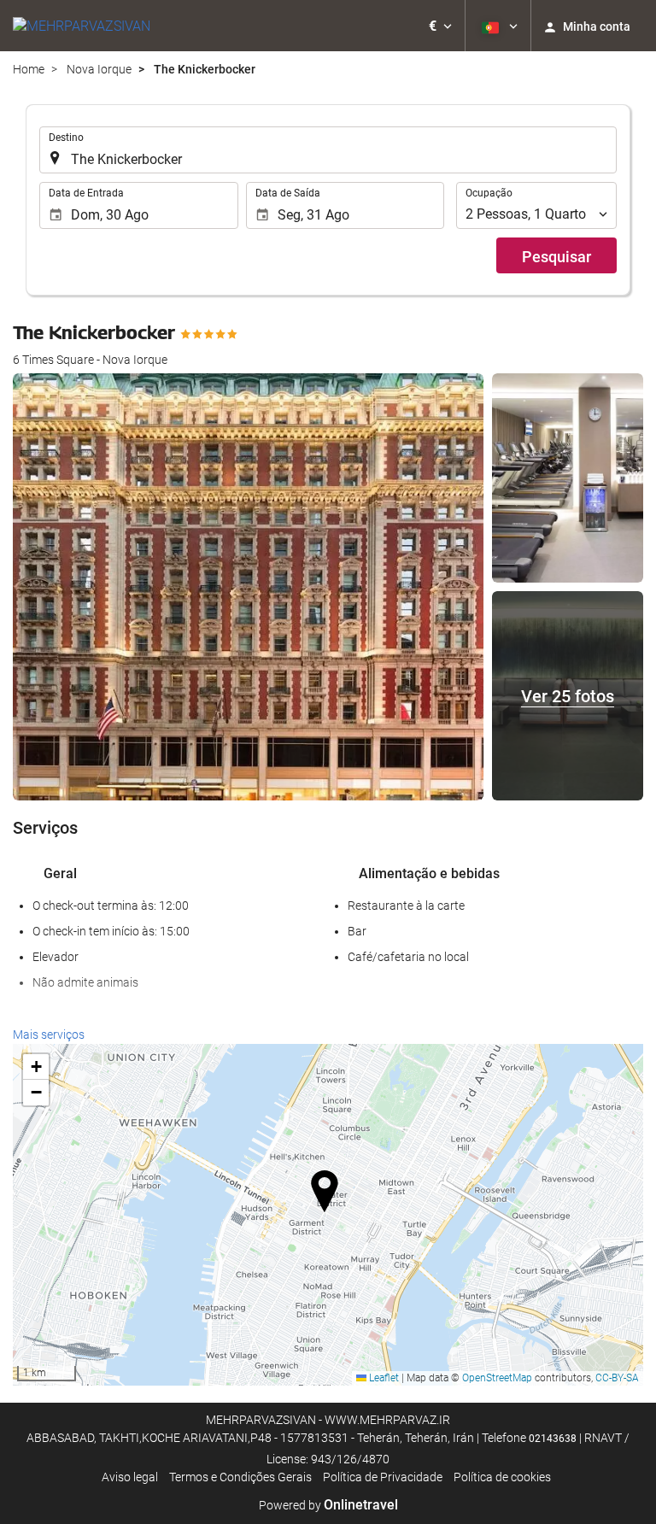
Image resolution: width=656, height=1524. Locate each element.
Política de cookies (502, 1477)
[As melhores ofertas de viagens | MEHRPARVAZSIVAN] (81, 25)
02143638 (553, 1439)
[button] (440, 25)
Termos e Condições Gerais (240, 1477)
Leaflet (382, 1378)
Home (28, 69)
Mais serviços (49, 1034)
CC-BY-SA (617, 1378)
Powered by (328, 1505)
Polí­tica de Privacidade (382, 1477)
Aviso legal (130, 1477)
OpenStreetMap (497, 1378)
